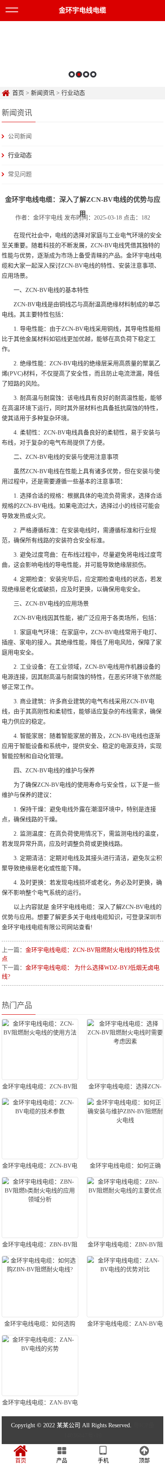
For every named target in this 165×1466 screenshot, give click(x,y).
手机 (103, 1460)
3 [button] (86, 74)
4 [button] (93, 74)
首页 (18, 93)
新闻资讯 (43, 93)
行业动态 (73, 93)
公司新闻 (20, 136)
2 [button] (78, 74)
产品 (61, 1460)
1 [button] (71, 74)
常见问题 (20, 174)
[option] (82, 54)
